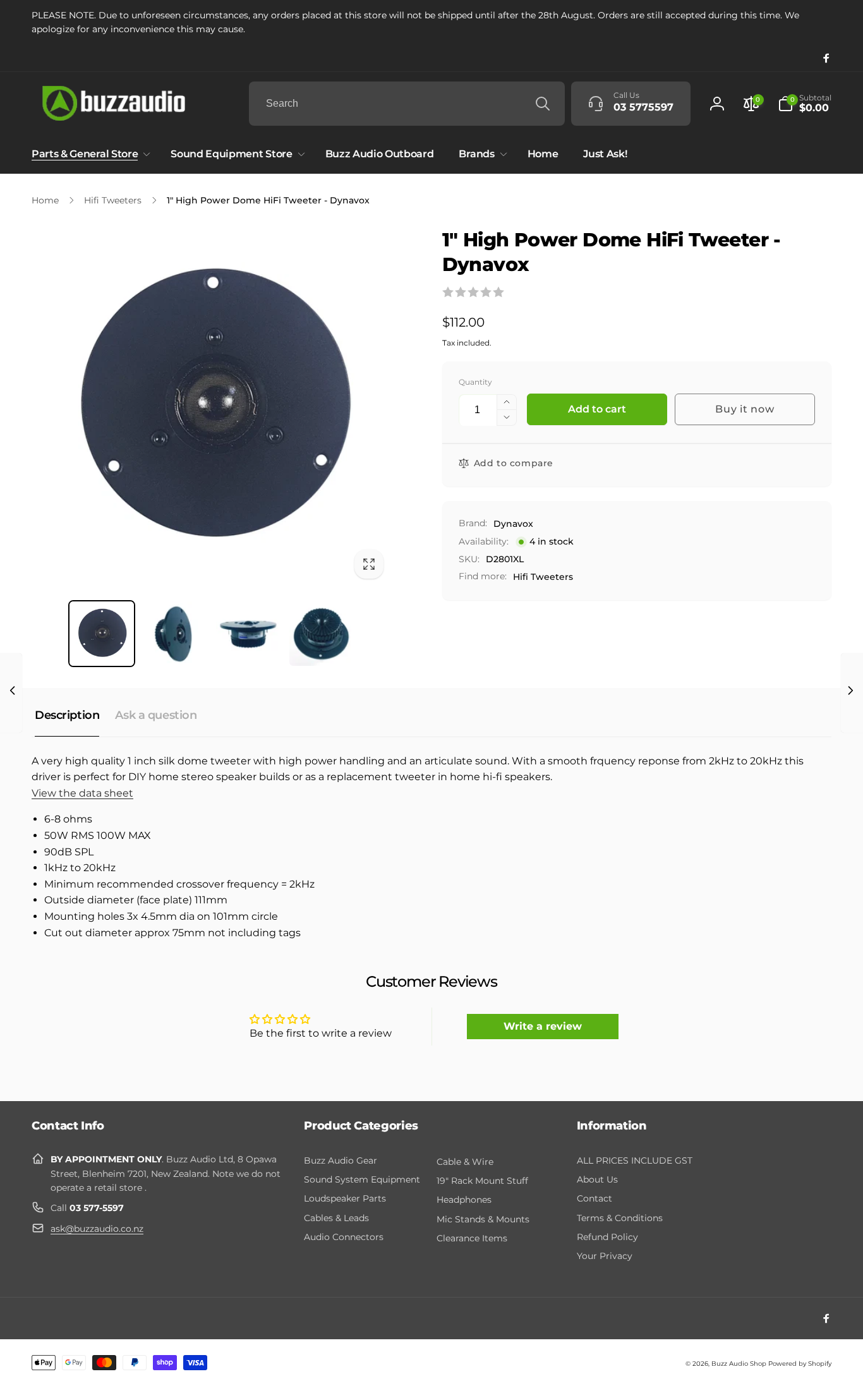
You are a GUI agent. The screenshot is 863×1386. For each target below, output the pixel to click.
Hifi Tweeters (543, 576)
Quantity (475, 382)
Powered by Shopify (799, 1363)
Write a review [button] (543, 1026)
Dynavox (513, 523)
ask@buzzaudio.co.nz (97, 1228)
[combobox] (407, 103)
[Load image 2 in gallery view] (175, 633)
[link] (431, 22)
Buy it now (744, 409)
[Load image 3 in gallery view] (248, 633)
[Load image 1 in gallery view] (101, 633)
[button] (804, 103)
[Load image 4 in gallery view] (321, 633)
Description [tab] (67, 715)
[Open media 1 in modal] (212, 407)
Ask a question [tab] (155, 715)
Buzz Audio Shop (738, 1363)
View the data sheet (82, 793)
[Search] (542, 103)
